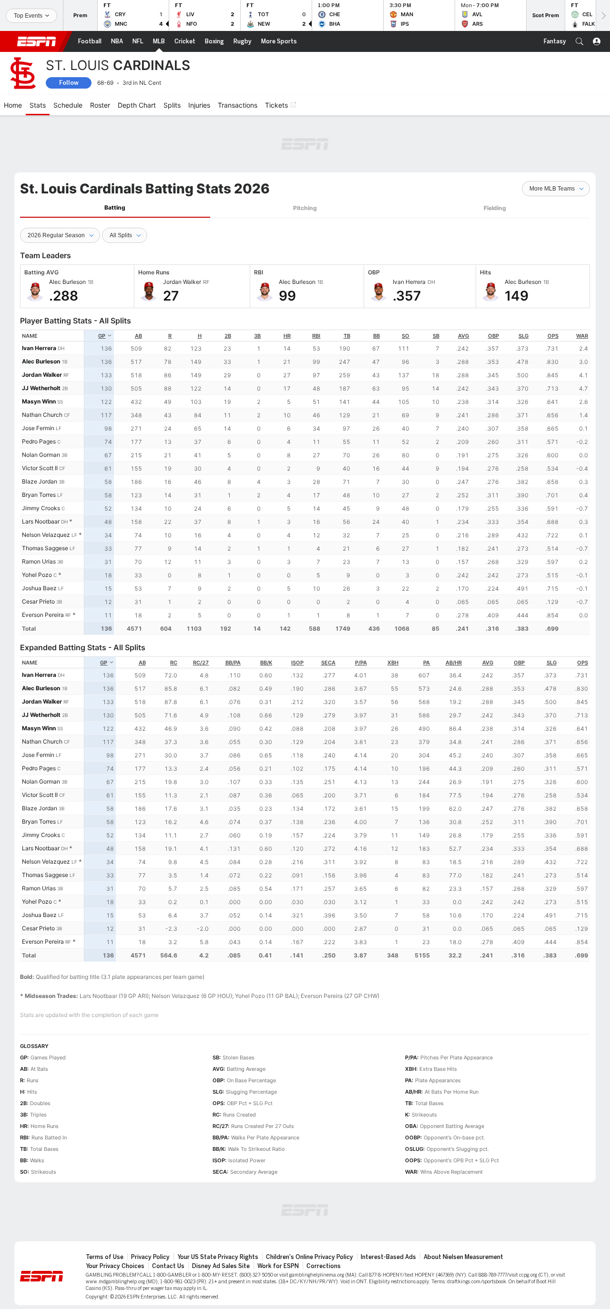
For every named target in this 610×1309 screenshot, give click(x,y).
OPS (553, 335)
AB (138, 335)
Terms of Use (104, 1257)
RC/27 (201, 662)
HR (287, 335)
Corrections (323, 1266)
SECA (328, 662)
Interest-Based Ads (388, 1257)
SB (436, 335)
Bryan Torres (39, 494)
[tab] (115, 208)
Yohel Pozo (37, 574)
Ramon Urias (39, 561)
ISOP (297, 662)
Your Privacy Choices (115, 1266)
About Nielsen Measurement (463, 1257)
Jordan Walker (42, 374)
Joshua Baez (39, 588)
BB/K (266, 662)
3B (257, 335)
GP (101, 335)
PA (426, 662)
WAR (582, 335)
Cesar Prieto (38, 601)
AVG (463, 335)
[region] (337, 482)
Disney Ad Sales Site (221, 1266)
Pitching (305, 207)
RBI (316, 335)
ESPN (36, 41)
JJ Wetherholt (41, 388)
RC (173, 662)
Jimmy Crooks (41, 508)
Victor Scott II (40, 468)
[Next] (603, 15)
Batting (114, 207)
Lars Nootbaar (41, 521)
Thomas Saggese (45, 548)
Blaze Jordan (39, 481)
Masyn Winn (39, 401)
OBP (493, 335)
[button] (579, 41)
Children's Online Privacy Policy (309, 1257)
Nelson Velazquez (46, 534)
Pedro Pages (39, 441)
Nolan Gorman (41, 454)
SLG (523, 335)
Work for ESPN (278, 1266)
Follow (69, 82)
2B (227, 335)
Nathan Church (42, 414)
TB (347, 335)
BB (376, 335)
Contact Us (168, 1266)
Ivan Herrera (39, 348)
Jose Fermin (38, 428)
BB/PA (233, 662)
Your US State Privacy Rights (217, 1257)
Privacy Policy (150, 1257)
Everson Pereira (43, 614)
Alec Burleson (41, 361)
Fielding (495, 207)
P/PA (361, 662)
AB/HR (454, 662)
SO (405, 335)
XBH (392, 662)
